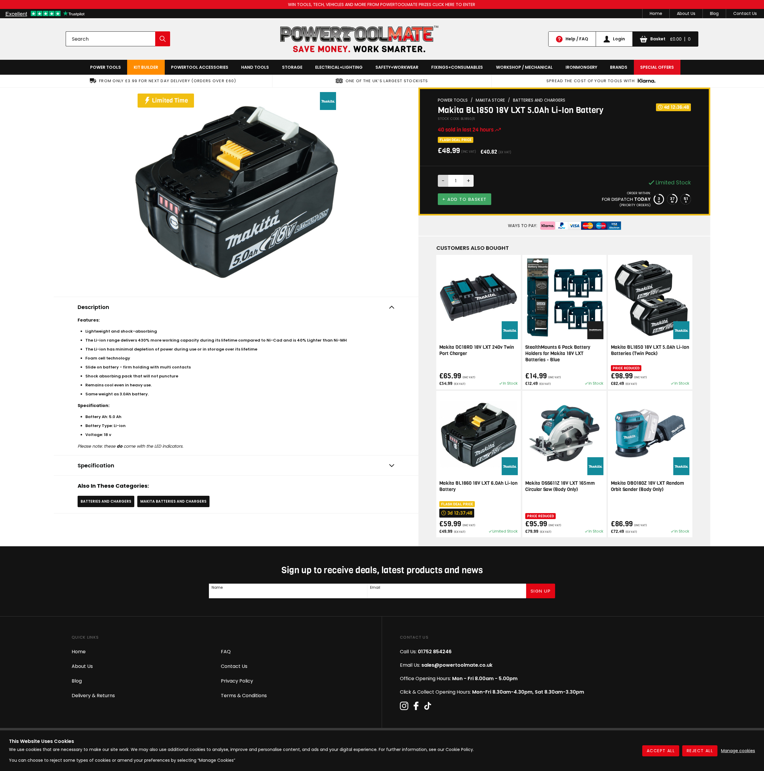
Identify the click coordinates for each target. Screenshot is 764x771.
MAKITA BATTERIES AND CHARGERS (173, 501)
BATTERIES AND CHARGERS (106, 501)
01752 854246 (435, 651)
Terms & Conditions (244, 695)
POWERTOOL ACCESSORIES (199, 67)
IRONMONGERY (581, 67)
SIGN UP (541, 591)
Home (656, 13)
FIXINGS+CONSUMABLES (457, 67)
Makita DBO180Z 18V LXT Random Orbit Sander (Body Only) (647, 486)
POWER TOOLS (105, 67)
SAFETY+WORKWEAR (396, 67)
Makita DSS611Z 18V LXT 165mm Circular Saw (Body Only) (560, 486)
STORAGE (292, 67)
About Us (686, 13)
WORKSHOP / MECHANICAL (524, 67)
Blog (714, 13)
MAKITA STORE (490, 100)
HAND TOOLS (255, 67)
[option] (236, 191)
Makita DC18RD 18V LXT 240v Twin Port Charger (476, 350)
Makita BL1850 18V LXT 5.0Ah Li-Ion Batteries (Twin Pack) (650, 350)
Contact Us (745, 13)
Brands (618, 67)
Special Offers (657, 67)
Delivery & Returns (93, 695)
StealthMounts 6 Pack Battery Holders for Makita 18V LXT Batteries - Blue (557, 353)
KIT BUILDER (146, 67)
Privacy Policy (237, 680)
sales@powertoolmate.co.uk (456, 665)
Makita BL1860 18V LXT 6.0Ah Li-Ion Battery (478, 486)
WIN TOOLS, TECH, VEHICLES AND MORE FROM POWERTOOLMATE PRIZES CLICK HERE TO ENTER (382, 4)
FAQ (226, 651)
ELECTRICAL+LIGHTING (339, 67)
